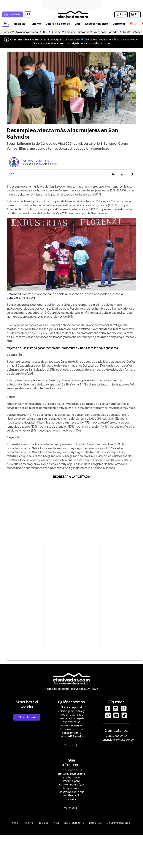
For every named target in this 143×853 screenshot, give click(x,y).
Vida (77, 23)
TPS (45, 31)
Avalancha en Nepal (26, 31)
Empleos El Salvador (77, 31)
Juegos (56, 31)
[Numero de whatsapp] (108, 717)
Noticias (19, 23)
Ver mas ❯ (71, 745)
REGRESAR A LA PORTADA (71, 476)
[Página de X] (115, 710)
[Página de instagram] (124, 710)
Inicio (5, 23)
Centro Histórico (132, 31)
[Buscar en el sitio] (28, 14)
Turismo (35, 23)
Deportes (119, 23)
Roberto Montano (37, 160)
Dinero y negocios (58, 23)
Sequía (7, 31)
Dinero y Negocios (118, 822)
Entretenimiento (96, 23)
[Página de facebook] (107, 710)
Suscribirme (27, 717)
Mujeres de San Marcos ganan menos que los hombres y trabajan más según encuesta (62, 348)
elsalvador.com (129, 39)
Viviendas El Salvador (106, 31)
